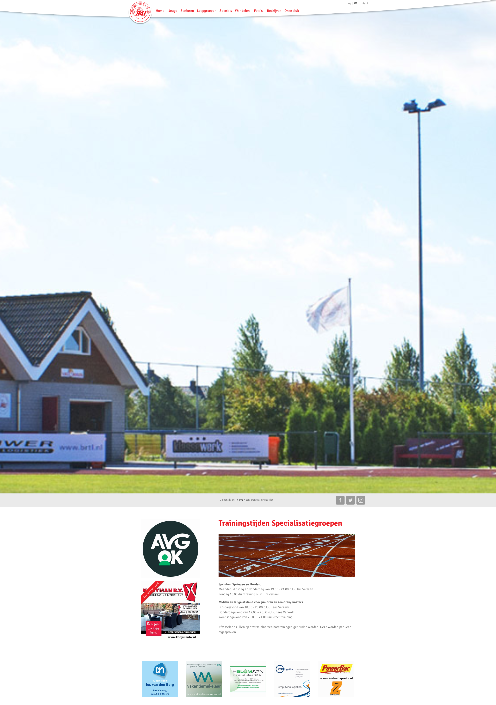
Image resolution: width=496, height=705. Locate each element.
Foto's (258, 11)
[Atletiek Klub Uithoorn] (140, 11)
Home (160, 11)
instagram (361, 500)
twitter (350, 500)
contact (363, 3)
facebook (340, 500)
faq (349, 3)
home (240, 499)
